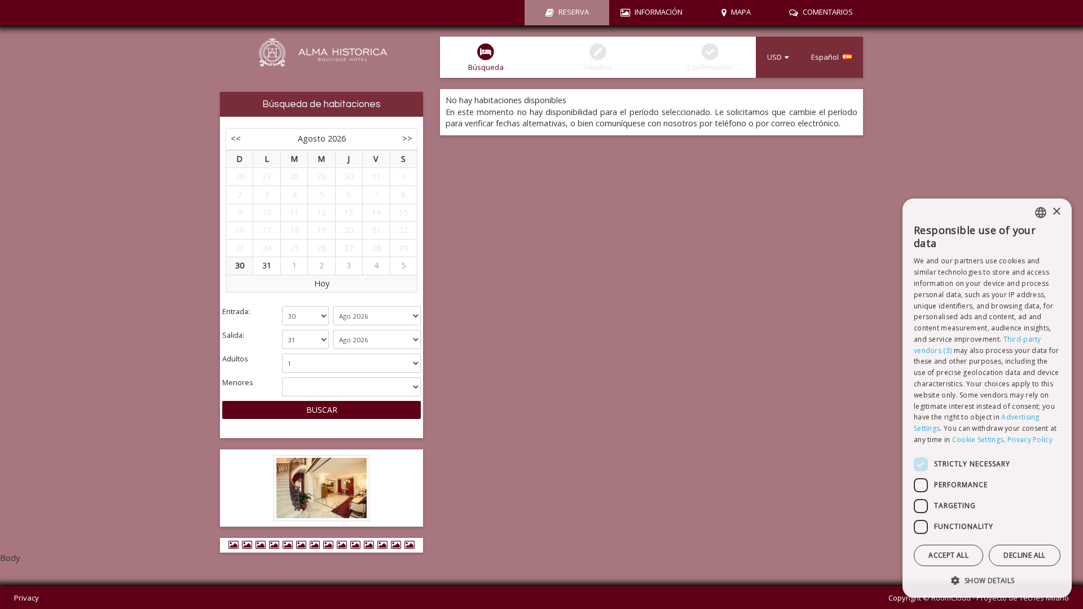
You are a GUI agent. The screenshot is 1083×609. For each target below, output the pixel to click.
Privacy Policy (1030, 439)
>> (407, 138)
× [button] (1056, 212)
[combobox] (1040, 212)
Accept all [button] (948, 555)
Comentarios (828, 12)
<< (236, 138)
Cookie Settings (978, 439)
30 (239, 265)
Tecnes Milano (1044, 598)
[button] (987, 579)
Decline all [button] (1024, 555)
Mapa (741, 12)
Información (659, 12)
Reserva (573, 12)
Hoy (321, 283)
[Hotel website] (321, 59)
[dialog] (987, 398)
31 (266, 265)
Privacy (26, 598)
